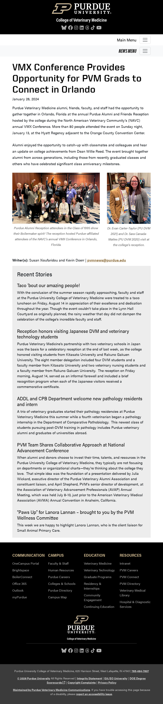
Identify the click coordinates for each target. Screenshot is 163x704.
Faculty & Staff (58, 563)
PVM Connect (129, 577)
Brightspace (20, 570)
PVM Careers (129, 570)
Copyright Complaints (82, 682)
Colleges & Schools (62, 583)
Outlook (17, 590)
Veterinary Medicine (98, 563)
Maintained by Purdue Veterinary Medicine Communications (51, 690)
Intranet (125, 563)
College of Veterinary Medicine (81, 19)
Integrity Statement (89, 678)
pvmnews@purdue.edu (106, 260)
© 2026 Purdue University (33, 678)
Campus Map (57, 597)
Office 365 (19, 583)
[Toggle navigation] (145, 40)
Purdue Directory (60, 590)
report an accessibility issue (94, 694)
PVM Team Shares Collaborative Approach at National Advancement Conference (71, 447)
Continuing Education (99, 606)
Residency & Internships (92, 586)
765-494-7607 (140, 671)
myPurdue (19, 597)
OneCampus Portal (25, 563)
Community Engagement (93, 597)
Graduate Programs (98, 577)
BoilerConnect (22, 577)
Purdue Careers (59, 577)
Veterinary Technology (99, 570)
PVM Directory (130, 583)
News (127, 50)
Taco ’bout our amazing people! (48, 285)
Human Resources (61, 570)
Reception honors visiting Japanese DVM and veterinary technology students (73, 334)
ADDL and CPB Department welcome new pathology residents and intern (79, 401)
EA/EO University (115, 678)
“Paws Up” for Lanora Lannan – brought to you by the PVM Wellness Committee (75, 515)
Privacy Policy (107, 682)
